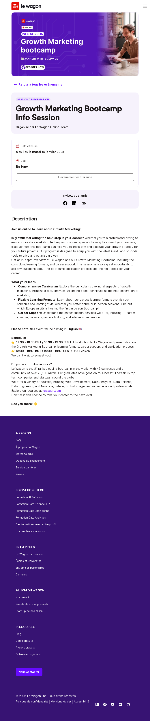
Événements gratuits (28, 654)
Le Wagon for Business (30, 554)
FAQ (18, 440)
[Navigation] (145, 6)
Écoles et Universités (28, 560)
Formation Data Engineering (32, 510)
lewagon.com (52, 390)
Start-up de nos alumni (29, 611)
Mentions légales (61, 701)
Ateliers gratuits (25, 647)
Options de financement (30, 460)
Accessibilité (81, 701)
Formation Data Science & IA (33, 504)
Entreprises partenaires (30, 567)
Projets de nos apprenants (32, 604)
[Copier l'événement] (84, 203)
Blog (18, 633)
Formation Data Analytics (31, 517)
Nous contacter (29, 671)
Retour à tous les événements (40, 84)
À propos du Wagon (28, 447)
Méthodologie (24, 453)
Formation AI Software (29, 497)
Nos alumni (22, 597)
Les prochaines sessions (30, 531)
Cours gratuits (24, 640)
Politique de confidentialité (32, 701)
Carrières (21, 574)
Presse (20, 474)
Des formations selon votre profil (36, 524)
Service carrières (26, 467)
